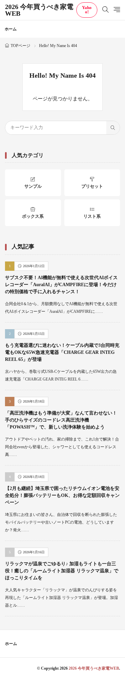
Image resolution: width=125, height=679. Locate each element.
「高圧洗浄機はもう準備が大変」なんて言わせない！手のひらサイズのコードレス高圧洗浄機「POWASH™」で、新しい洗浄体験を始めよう (61, 420)
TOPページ (20, 45)
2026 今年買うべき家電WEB (39, 10)
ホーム (11, 29)
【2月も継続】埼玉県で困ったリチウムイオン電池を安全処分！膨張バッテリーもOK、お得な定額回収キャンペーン (62, 495)
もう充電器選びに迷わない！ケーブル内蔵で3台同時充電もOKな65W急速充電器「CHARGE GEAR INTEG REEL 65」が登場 (62, 352)
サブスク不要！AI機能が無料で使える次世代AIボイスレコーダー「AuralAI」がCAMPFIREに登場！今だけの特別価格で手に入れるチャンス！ (61, 284)
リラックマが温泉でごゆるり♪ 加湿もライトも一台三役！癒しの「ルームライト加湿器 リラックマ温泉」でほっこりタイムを (61, 570)
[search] (113, 127)
